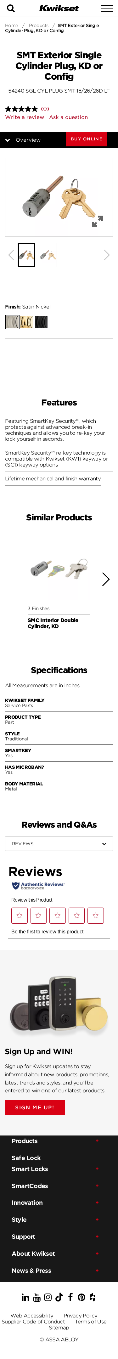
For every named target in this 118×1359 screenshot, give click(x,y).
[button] (86, 139)
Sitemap (59, 1328)
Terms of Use (90, 1322)
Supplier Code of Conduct (33, 1322)
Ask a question (68, 117)
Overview (28, 140)
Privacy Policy (81, 1316)
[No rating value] (23, 109)
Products (38, 25)
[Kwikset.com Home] (59, 8)
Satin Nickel (27, 307)
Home (11, 25)
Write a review (24, 117)
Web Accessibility (31, 1316)
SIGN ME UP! (34, 1108)
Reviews (22, 843)
